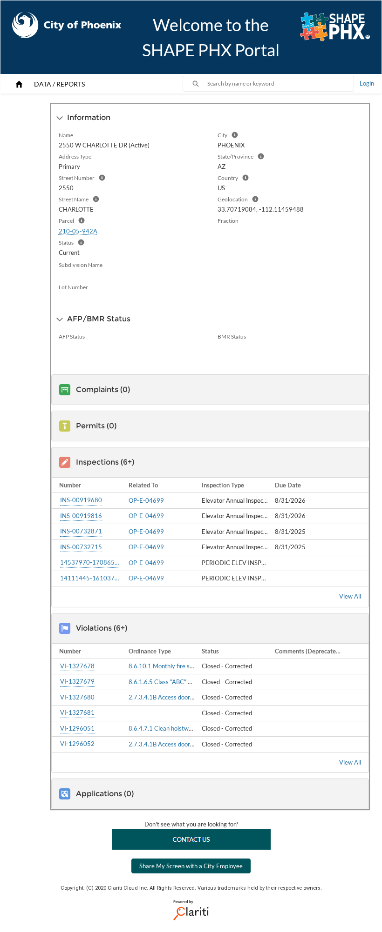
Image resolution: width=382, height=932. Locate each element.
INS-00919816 (81, 515)
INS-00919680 (81, 500)
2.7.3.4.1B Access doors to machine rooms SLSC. (194, 697)
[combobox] (280, 83)
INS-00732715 (81, 547)
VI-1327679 (77, 681)
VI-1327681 (77, 712)
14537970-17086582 (90, 562)
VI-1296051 (77, 728)
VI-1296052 (77, 743)
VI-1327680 (77, 697)
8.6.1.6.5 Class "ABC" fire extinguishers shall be (192, 682)
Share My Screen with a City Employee (191, 866)
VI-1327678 (77, 666)
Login (367, 83)
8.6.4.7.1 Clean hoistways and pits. (175, 728)
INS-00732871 (81, 531)
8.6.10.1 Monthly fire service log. (173, 666)
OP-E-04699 (146, 500)
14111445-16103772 (90, 578)
